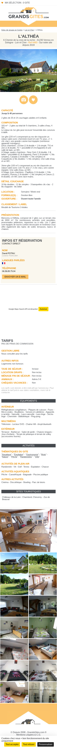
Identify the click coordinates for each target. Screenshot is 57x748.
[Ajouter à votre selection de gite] (33, 103)
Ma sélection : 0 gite (17, 3)
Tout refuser (28, 744)
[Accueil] (28, 12)
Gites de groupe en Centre (11, 30)
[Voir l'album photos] (23, 103)
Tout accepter (12, 744)
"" (6, 454)
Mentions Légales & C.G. (28, 735)
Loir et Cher (29, 30)
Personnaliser (45, 744)
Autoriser (43, 309)
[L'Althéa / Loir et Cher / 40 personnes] (28, 91)
